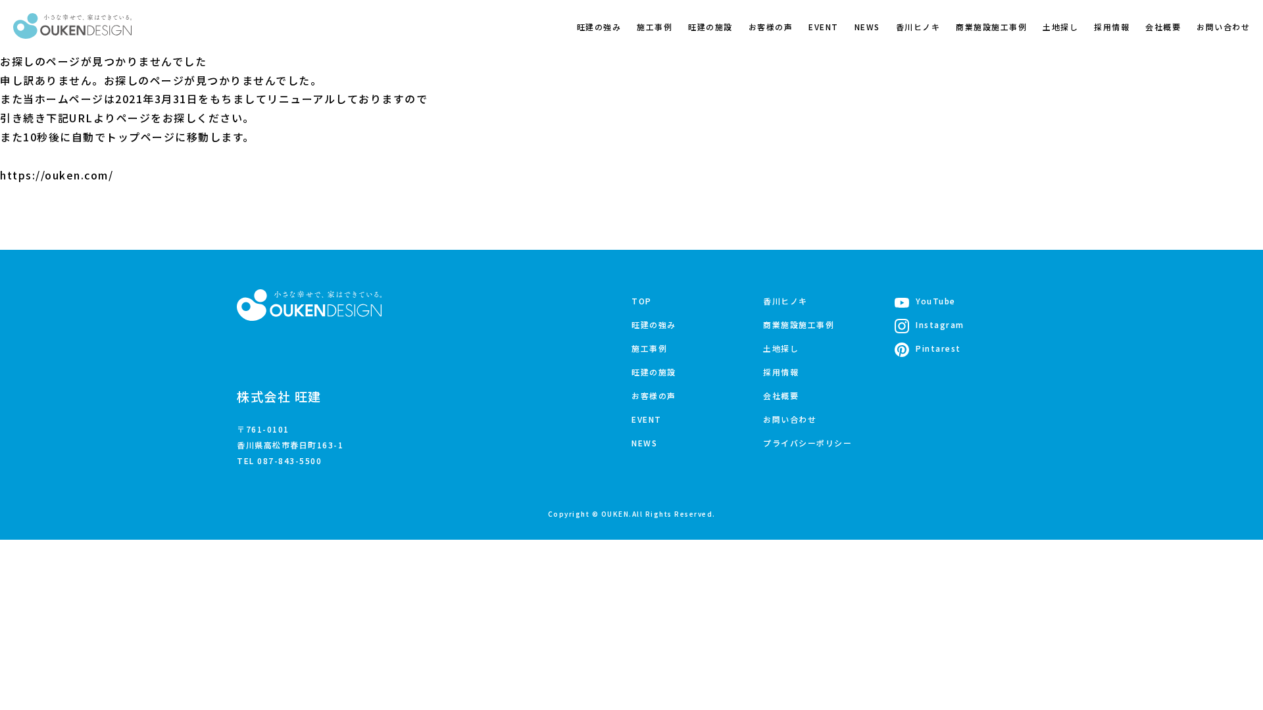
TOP (642, 300)
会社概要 (1163, 26)
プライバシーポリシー (807, 442)
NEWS (867, 26)
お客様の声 (771, 26)
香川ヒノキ (918, 26)
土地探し (1060, 26)
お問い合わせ (1223, 26)
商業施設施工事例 (991, 26)
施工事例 (654, 26)
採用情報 (1111, 26)
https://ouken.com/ (56, 175)
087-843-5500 (289, 460)
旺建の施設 (710, 26)
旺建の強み (599, 26)
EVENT (823, 26)
